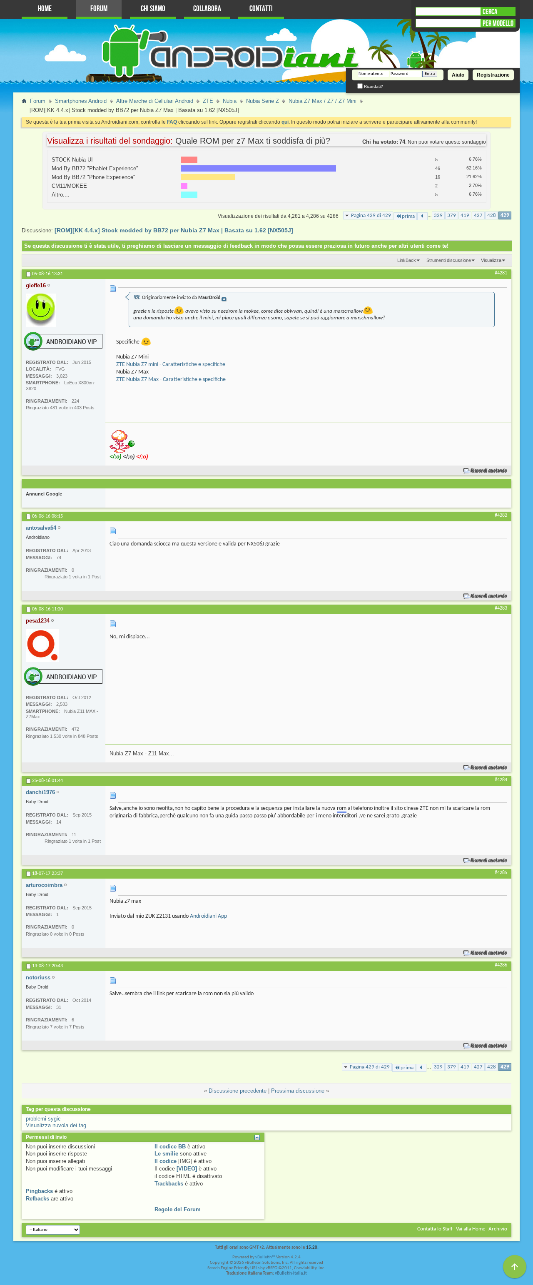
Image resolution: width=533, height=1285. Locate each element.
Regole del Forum (177, 1209)
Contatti (261, 9)
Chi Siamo (153, 9)
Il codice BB (170, 1146)
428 (491, 215)
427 (478, 215)
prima (408, 216)
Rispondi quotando (489, 470)
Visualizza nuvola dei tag (56, 1125)
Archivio (497, 1229)
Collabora (207, 9)
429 (505, 215)
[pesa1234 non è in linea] (42, 645)
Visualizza (491, 260)
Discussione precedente (237, 1091)
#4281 (501, 273)
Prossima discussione (297, 1091)
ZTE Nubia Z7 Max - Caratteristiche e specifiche (171, 379)
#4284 (501, 779)
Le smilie (166, 1154)
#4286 (501, 965)
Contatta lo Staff (435, 1229)
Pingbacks (39, 1191)
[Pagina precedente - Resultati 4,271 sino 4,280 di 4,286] (422, 216)
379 (451, 215)
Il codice (165, 1161)
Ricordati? (373, 86)
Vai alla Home (470, 1229)
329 (438, 215)
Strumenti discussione (448, 260)
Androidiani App (208, 916)
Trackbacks (168, 1183)
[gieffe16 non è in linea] (41, 310)
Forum (98, 9)
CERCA (490, 11)
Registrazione (493, 75)
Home (45, 9)
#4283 (501, 608)
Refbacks (37, 1198)
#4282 (501, 515)
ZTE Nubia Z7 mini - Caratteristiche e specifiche (170, 364)
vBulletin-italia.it (291, 1273)
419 (465, 215)
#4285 (501, 872)
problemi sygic (43, 1119)
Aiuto (458, 75)
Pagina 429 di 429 (371, 215)
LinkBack (406, 260)
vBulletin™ (265, 1257)
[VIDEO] (187, 1168)
